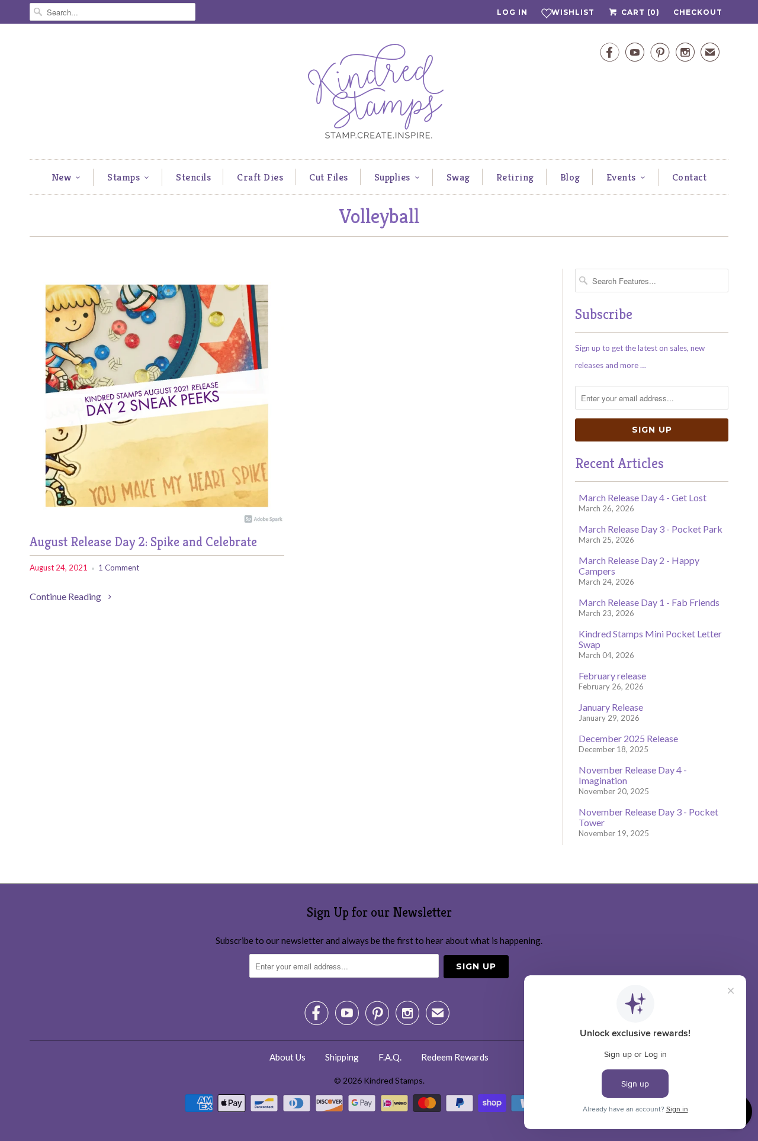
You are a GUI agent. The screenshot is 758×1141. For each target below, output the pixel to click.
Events (621, 176)
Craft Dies (260, 176)
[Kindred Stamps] (379, 94)
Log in (512, 12)
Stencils (193, 176)
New (62, 176)
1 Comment (118, 567)
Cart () (639, 12)
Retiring (515, 176)
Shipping (342, 1057)
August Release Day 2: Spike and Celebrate (143, 542)
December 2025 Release (628, 738)
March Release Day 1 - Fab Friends (649, 602)
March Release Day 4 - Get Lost (642, 497)
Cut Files (328, 176)
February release (612, 675)
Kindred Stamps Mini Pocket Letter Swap (650, 639)
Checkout (697, 12)
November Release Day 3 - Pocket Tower (648, 817)
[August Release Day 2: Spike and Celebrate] (157, 519)
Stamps (123, 176)
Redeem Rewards (455, 1057)
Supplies (392, 176)
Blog (570, 176)
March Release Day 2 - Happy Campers (639, 565)
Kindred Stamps (393, 1080)
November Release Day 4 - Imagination (633, 775)
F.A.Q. (390, 1057)
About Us (287, 1057)
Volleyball (379, 216)
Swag (458, 176)
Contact (689, 176)
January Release (611, 707)
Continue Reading (66, 596)
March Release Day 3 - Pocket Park (650, 528)
